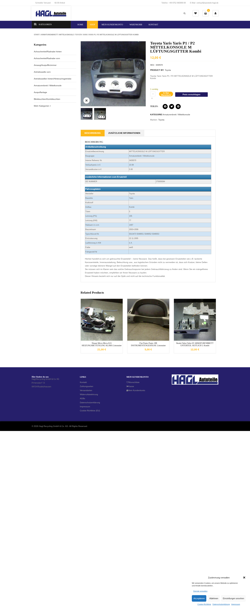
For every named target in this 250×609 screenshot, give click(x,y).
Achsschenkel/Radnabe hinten (48, 51)
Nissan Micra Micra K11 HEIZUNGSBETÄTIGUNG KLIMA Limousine (102, 344)
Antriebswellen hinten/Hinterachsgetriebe (52, 79)
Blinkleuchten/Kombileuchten (47, 99)
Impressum (235, 604)
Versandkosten (104, 317)
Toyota (168, 70)
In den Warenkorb (166, 94)
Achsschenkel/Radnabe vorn (47, 58)
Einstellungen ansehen (233, 598)
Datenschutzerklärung (221, 604)
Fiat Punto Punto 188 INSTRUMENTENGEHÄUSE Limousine (148, 344)
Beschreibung (92, 133)
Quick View (106, 340)
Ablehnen (213, 598)
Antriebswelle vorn (42, 72)
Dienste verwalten (200, 591)
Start (36, 35)
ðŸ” (86, 100)
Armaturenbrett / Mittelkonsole (57, 35)
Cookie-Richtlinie (204, 604)
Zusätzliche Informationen (124, 133)
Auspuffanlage (40, 92)
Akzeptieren (199, 598)
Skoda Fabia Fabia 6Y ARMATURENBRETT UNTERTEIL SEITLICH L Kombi (195, 344)
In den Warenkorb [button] (97, 340)
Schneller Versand (42, 3)
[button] (244, 577)
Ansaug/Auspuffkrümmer (45, 65)
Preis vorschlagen (191, 94)
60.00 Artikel (60, 3)
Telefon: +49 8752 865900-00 (173, 3)
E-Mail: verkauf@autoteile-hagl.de (204, 3)
